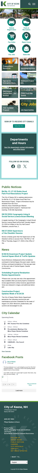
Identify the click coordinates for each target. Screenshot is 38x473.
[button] (9, 384)
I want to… (15, 457)
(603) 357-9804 (9, 419)
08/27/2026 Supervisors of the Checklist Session (12, 232)
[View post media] (5, 379)
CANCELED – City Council (16, 342)
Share (30, 385)
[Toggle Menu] (33, 4)
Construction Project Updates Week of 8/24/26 (13, 292)
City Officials (17, 446)
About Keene (16, 440)
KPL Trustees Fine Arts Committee (18, 323)
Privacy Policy (8, 428)
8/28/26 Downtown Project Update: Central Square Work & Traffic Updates (18, 255)
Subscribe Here (19, 126)
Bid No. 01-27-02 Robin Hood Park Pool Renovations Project (15, 192)
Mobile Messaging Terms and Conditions (17, 430)
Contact (15, 449)
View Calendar (6, 351)
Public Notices (17, 442)
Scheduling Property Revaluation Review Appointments (16, 274)
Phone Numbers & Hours (12, 422)
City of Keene (23, 469)
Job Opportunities (27, 110)
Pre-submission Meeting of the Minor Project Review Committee (18, 330)
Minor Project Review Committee (18, 336)
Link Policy (7, 432)
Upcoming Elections (28, 68)
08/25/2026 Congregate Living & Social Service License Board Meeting (18, 215)
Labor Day (11, 347)
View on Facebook (31, 383)
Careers (14, 444)
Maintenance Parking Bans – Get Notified (9, 93)
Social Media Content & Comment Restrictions (19, 433)
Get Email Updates (19, 451)
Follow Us (15, 438)
